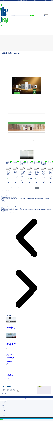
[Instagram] (5, 393)
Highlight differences (5, 402)
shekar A (8, 324)
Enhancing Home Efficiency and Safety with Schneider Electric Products (11, 343)
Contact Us (4, 0)
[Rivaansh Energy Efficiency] (4, 15)
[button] (9, 184)
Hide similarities (4, 401)
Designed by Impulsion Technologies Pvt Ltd (26, 398)
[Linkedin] (4, 393)
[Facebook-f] (2, 393)
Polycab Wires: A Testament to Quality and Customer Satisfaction (11, 359)
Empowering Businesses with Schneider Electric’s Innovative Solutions (10, 328)
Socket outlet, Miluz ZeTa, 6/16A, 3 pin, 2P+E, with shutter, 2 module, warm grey (44, 173)
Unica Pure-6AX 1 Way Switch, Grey (15, 171)
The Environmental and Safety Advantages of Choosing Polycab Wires (10, 375)
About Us (1, 0)
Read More (8, 332)
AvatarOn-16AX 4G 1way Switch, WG (51, 171)
